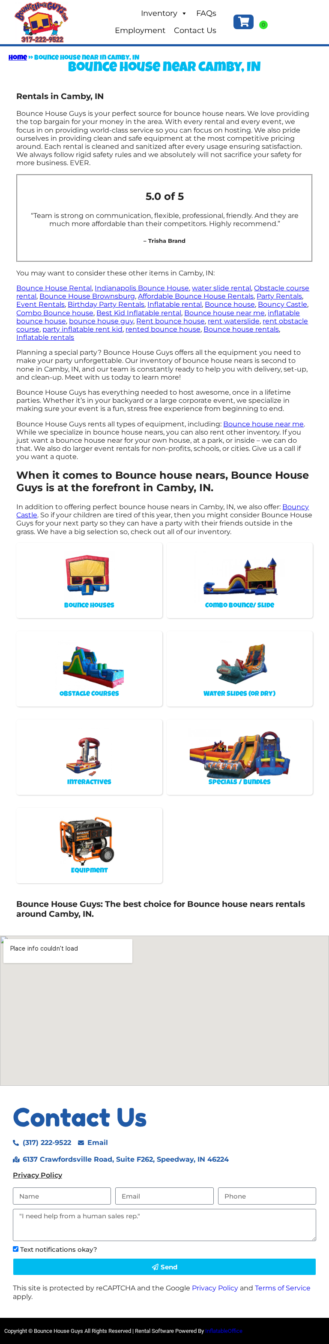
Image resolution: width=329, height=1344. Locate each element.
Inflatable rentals (45, 337)
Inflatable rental (174, 304)
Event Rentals (40, 304)
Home (18, 58)
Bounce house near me (224, 313)
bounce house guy (101, 321)
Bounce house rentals (241, 329)
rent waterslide (234, 321)
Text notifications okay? (58, 1249)
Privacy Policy (37, 1175)
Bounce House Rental (54, 288)
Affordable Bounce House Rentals (196, 296)
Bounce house (230, 304)
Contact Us (195, 30)
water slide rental (221, 288)
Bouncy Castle (282, 304)
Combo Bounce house (54, 313)
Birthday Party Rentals (106, 304)
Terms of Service (283, 1288)
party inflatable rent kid (82, 329)
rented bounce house (163, 329)
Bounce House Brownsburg (87, 296)
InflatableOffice (223, 1331)
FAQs (206, 13)
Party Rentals (279, 296)
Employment (140, 30)
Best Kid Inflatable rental (138, 313)
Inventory (159, 13)
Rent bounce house (170, 321)
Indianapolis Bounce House (142, 288)
